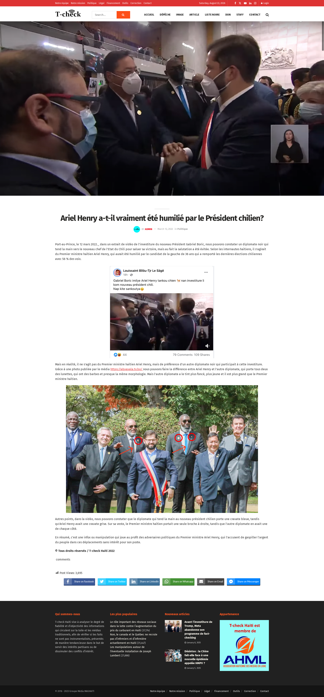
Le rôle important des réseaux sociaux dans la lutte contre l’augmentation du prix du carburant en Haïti (133, 626)
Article (194, 14)
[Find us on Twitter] (240, 3)
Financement (113, 3)
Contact (148, 3)
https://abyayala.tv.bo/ (126, 369)
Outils (125, 3)
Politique (92, 3)
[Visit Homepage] (68, 14)
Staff (240, 14)
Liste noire (212, 14)
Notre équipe (62, 3)
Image (180, 14)
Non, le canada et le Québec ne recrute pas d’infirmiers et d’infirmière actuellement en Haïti (133, 639)
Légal (101, 3)
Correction (135, 3)
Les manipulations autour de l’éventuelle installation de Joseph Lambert (130, 651)
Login (266, 3)
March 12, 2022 (165, 229)
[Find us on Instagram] (255, 3)
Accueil (149, 14)
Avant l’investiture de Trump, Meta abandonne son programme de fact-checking (198, 629)
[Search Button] (123, 15)
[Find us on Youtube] (245, 3)
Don (228, 14)
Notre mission (78, 3)
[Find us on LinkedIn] (250, 3)
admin (148, 229)
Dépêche (165, 14)
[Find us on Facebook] (235, 3)
